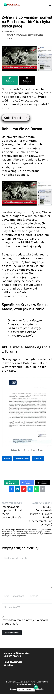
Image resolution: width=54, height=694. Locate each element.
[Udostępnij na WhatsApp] (36, 489)
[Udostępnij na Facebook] (11, 489)
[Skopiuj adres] (42, 489)
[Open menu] (50, 5)
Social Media (38, 458)
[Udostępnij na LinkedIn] (17, 489)
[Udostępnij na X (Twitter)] (30, 489)
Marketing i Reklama (22, 458)
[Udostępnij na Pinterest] (23, 489)
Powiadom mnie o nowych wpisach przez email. (25, 621)
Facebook (7, 458)
